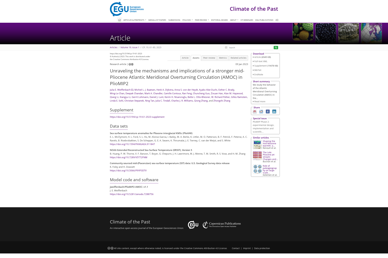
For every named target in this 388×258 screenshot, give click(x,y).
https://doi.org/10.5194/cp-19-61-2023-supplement (137, 116)
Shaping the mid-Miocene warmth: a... (269, 143)
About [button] (233, 20)
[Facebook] (268, 111)
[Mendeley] (255, 111)
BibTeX (257, 70)
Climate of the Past (254, 8)
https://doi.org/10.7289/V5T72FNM (128, 157)
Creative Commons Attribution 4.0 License (205, 248)
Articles (113, 47)
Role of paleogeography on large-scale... (270, 169)
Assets (196, 58)
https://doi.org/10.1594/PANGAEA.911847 (132, 144)
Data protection (262, 248)
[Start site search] (276, 47)
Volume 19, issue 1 (129, 47)
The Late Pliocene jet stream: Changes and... (270, 156)
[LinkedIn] (274, 111)
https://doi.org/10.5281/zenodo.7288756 (132, 194)
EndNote (258, 74)
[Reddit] (261, 111)
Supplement (260, 65)
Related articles (238, 58)
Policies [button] (186, 20)
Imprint (247, 248)
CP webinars (247, 20)
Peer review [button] (201, 20)
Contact (236, 248)
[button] (226, 47)
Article (185, 58)
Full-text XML (260, 61)
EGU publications (264, 20)
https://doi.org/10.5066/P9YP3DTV (128, 170)
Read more (259, 101)
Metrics (223, 58)
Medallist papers (157, 20)
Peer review (209, 58)
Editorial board (219, 20)
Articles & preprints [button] (134, 20)
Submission (174, 20)
